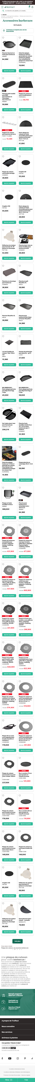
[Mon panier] (32, 7)
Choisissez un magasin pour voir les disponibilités (16, 30)
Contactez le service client (10, 1045)
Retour (4, 14)
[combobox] (17, 10)
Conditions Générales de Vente (17, 1069)
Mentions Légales (25, 1075)
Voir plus (18, 941)
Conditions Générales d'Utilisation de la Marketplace (17, 1072)
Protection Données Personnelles (12, 1075)
